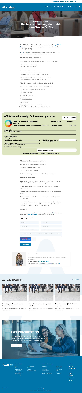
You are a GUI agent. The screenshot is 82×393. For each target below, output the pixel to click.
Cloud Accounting (19, 372)
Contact (62, 1)
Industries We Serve (59, 7)
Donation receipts (24, 52)
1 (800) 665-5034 (55, 1)
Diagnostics (72, 368)
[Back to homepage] (8, 6)
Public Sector (50, 263)
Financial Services (45, 370)
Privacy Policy (5, 388)
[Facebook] (38, 388)
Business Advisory (18, 369)
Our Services (48, 7)
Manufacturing (42, 263)
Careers (71, 364)
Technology (58, 373)
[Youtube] (43, 388)
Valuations (29, 369)
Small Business (59, 372)
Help (76, 1)
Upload (72, 1)
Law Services (44, 375)
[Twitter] (41, 388)
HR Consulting (18, 375)
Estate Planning (18, 373)
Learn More (15, 345)
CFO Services (41, 261)
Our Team (70, 7)
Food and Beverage (46, 372)
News (76, 7)
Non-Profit (44, 21)
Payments (67, 1)
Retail (57, 370)
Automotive (44, 367)
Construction (44, 369)
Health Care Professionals (47, 373)
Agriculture (44, 366)
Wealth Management (31, 370)
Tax (48, 21)
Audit (47, 261)
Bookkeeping (17, 367)
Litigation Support (30, 366)
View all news (75, 279)
